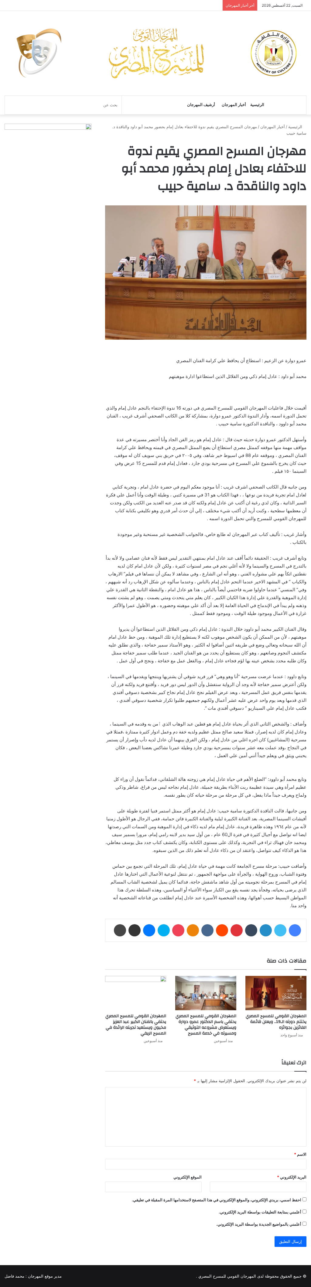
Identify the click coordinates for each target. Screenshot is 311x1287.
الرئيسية (257, 104)
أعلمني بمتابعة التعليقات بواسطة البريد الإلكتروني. (260, 1212)
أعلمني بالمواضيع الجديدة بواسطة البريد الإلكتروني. (258, 1224)
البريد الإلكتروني (291, 1177)
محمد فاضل (14, 1276)
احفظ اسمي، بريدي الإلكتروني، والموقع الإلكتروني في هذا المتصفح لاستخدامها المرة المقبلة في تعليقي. (216, 1199)
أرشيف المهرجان (201, 104)
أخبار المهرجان (234, 104)
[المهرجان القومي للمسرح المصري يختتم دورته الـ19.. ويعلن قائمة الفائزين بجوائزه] (275, 993)
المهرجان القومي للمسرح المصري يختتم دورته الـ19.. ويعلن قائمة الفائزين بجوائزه (276, 1021)
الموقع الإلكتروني (187, 1177)
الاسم (300, 1154)
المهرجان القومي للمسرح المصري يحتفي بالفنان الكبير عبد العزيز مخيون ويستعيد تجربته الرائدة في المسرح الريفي (135, 1024)
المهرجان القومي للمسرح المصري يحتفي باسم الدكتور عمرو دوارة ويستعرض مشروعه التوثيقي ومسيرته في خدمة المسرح (206, 1024)
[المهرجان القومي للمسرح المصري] (155, 53)
